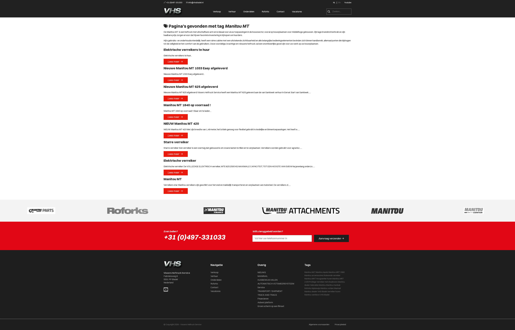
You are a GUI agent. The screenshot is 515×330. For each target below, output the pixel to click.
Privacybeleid (340, 324)
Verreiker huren (333, 291)
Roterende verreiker (332, 275)
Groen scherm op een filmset (271, 306)
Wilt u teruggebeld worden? (267, 231)
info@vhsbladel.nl (195, 2)
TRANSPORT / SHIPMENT (270, 291)
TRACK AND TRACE (267, 295)
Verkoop (217, 11)
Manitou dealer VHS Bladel (315, 291)
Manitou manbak (333, 285)
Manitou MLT (309, 272)
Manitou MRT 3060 (337, 272)
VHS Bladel (324, 295)
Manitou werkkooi (312, 295)
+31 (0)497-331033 (174, 2)
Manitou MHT (310, 278)
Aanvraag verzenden (331, 238)
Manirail (337, 288)
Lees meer (175, 61)
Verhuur (232, 11)
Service (261, 287)
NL (334, 2)
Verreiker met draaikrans (327, 282)
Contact (280, 11)
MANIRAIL (263, 276)
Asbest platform (265, 302)
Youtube (347, 2)
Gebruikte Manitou (318, 285)
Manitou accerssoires (313, 275)
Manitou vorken (327, 288)
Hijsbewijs (316, 288)
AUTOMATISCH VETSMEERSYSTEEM (276, 283)
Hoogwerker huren (324, 278)
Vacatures (297, 11)
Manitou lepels (322, 272)
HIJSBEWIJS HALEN (267, 280)
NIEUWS (262, 272)
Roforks (265, 11)
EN (339, 2)
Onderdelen (248, 11)
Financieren (263, 298)
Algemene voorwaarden (319, 324)
